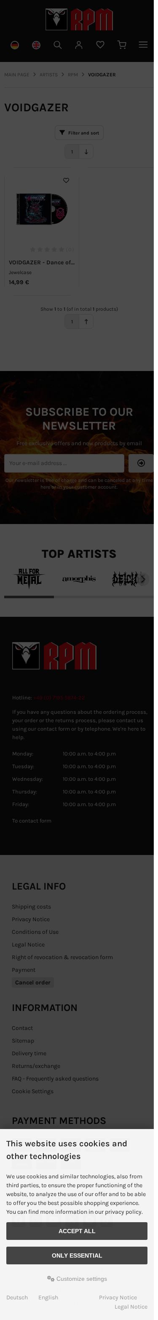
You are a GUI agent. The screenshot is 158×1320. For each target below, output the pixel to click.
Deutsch (17, 1297)
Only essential (77, 1255)
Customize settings (81, 1278)
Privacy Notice (118, 1297)
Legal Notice (131, 1306)
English (48, 1297)
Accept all (77, 1231)
